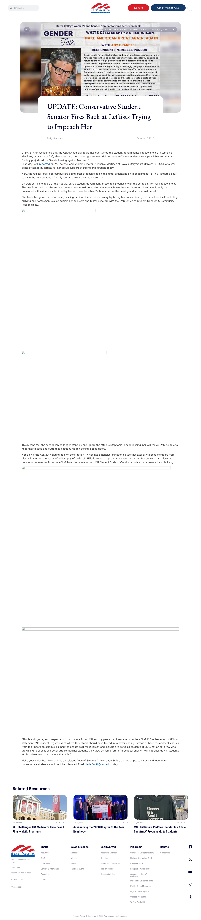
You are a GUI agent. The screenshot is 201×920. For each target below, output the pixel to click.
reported (44, 163)
